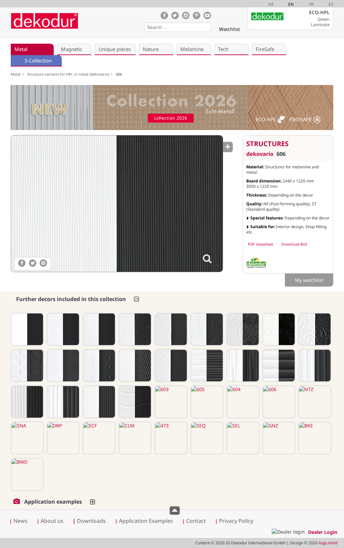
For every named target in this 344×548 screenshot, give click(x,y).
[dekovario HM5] (206, 329)
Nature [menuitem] (151, 49)
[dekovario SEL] (242, 438)
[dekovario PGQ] (278, 365)
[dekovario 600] (134, 401)
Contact (196, 520)
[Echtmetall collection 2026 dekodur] (172, 108)
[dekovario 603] (170, 401)
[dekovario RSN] (314, 329)
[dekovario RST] (242, 329)
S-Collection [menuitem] (38, 60)
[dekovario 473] (170, 438)
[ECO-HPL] (256, 262)
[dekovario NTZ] (314, 401)
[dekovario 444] (278, 329)
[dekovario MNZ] (170, 329)
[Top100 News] (89, 25)
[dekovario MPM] (98, 329)
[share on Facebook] (22, 263)
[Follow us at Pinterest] (196, 15)
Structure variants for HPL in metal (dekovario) (69, 74)
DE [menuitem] (271, 4)
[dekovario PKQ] (206, 365)
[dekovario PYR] (26, 365)
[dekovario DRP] (62, 438)
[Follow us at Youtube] (207, 15)
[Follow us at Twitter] (175, 15)
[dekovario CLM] (134, 438)
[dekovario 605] (206, 401)
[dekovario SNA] (26, 438)
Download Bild (294, 244)
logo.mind (328, 543)
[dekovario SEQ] (206, 438)
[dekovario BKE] (314, 438)
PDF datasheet (260, 244)
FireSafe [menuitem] (265, 49)
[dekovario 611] (26, 401)
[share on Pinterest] (43, 263)
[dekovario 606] (116, 203)
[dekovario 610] (62, 401)
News (20, 520)
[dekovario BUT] (134, 329)
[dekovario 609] (98, 401)
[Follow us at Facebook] (164, 15)
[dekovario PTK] (242, 365)
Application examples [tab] (53, 501)
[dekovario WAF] (134, 365)
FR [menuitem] (311, 4)
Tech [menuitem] (223, 49)
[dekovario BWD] (26, 474)
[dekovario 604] (242, 401)
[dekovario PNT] (98, 365)
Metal (17, 74)
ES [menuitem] (331, 4)
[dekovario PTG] (314, 365)
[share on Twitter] (32, 263)
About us (52, 520)
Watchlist (229, 29)
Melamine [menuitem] (192, 49)
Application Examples (146, 520)
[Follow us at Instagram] (185, 15)
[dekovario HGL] (26, 329)
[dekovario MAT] (62, 329)
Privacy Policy (236, 520)
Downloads (89, 520)
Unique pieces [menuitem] (114, 49)
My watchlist (309, 280)
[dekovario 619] (62, 365)
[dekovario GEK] (170, 365)
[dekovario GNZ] (278, 438)
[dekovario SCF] (98, 438)
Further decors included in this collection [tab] (71, 299)
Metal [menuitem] (21, 49)
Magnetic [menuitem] (71, 49)
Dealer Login (322, 532)
